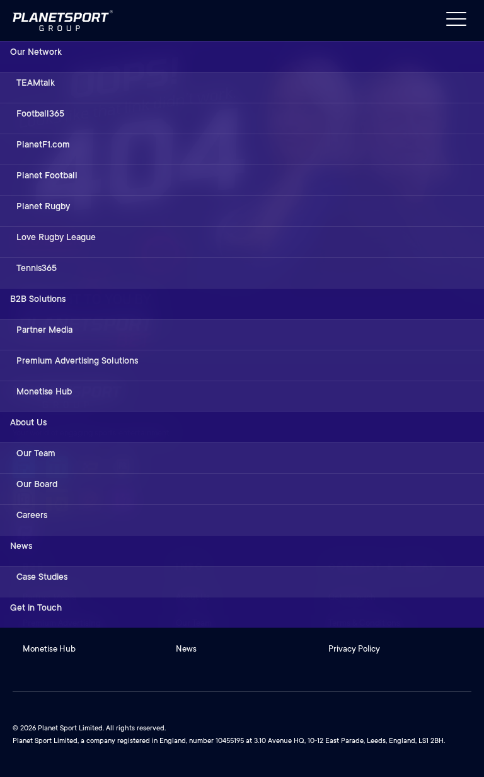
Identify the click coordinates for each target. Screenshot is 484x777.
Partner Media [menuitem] (44, 330)
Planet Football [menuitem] (47, 175)
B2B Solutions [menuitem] (38, 299)
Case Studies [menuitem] (41, 577)
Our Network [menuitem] (36, 52)
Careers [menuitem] (31, 515)
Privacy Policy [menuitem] (354, 648)
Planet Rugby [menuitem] (43, 206)
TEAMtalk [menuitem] (35, 83)
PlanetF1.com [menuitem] (43, 144)
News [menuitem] (21, 546)
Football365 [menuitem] (40, 113)
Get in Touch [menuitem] (36, 607)
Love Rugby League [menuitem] (56, 237)
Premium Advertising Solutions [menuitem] (77, 360)
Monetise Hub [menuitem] (44, 391)
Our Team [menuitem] (35, 453)
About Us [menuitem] (28, 422)
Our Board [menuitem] (36, 484)
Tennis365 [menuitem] (36, 268)
